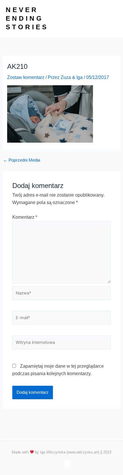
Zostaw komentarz (25, 77)
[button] (112, 18)
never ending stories (27, 18)
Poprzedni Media (21, 160)
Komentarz (24, 217)
